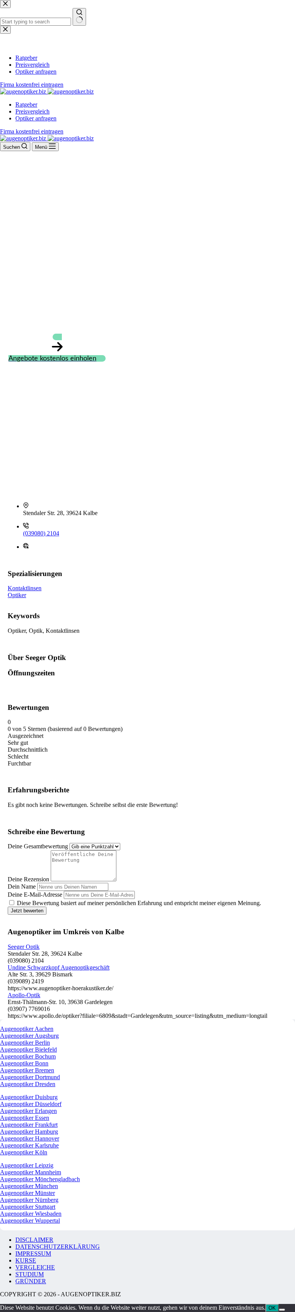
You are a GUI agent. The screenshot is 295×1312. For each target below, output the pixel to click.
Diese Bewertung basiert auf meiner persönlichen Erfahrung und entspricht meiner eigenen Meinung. (139, 903)
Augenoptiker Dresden (27, 1084)
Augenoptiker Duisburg (29, 1097)
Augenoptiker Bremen (27, 1070)
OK (272, 1308)
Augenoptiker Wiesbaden (30, 1213)
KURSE (25, 1260)
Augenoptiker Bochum (28, 1056)
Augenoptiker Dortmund (30, 1077)
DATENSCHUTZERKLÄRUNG (57, 1246)
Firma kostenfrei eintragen (31, 131)
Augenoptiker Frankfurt (29, 1124)
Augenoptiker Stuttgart (27, 1206)
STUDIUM (29, 1274)
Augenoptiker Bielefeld (28, 1049)
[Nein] (282, 1310)
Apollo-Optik (24, 995)
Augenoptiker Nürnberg (29, 1200)
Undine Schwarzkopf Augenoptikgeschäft (58, 967)
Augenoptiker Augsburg (29, 1035)
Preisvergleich (32, 111)
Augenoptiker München (29, 1186)
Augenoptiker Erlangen (28, 1111)
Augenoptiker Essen (24, 1117)
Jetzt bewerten (27, 911)
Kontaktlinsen (24, 588)
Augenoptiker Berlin (25, 1042)
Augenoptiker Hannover (29, 1138)
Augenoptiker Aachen (26, 1029)
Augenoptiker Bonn (24, 1063)
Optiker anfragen (35, 118)
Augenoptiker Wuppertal (30, 1220)
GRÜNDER (30, 1281)
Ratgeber (26, 104)
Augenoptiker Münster (27, 1193)
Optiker (17, 595)
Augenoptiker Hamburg (29, 1131)
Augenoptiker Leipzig (26, 1165)
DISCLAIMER (34, 1239)
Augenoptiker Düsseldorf (30, 1104)
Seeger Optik (24, 946)
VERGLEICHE (35, 1267)
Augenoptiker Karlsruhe (29, 1145)
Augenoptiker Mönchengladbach (40, 1179)
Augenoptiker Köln (23, 1152)
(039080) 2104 (41, 533)
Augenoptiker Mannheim (30, 1172)
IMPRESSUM (33, 1253)
